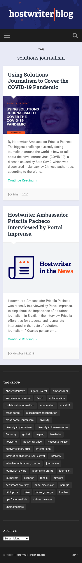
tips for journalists (16, 499)
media (44, 477)
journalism (52, 463)
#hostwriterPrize (15, 391)
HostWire (55, 434)
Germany (11, 434)
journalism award (16, 470)
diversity (44, 420)
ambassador (60, 391)
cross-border (13, 412)
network (58, 477)
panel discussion (44, 485)
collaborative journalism (20, 405)
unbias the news (42, 499)
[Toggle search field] (75, 35)
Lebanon (29, 477)
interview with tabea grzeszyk (23, 463)
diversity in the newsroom (53, 427)
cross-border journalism (20, 420)
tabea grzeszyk (44, 492)
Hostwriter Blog (29, 555)
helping (40, 434)
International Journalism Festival (25, 456)
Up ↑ (75, 555)
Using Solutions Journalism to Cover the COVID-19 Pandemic (38, 81)
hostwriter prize (32, 441)
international (43, 448)
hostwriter (11, 441)
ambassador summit (18, 398)
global (26, 434)
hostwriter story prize (18, 448)
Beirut (40, 398)
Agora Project (39, 391)
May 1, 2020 (20, 194)
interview (56, 456)
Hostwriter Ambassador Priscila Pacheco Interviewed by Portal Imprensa (38, 224)
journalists (12, 477)
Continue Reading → (23, 180)
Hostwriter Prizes (57, 441)
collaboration (57, 398)
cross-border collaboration (41, 412)
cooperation (47, 405)
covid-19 (65, 405)
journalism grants (42, 470)
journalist (64, 470)
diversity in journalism (19, 427)
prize (27, 492)
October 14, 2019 (23, 353)
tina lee (63, 492)
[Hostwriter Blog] (41, 15)
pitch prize (12, 492)
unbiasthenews (15, 506)
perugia (64, 485)
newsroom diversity (17, 485)
